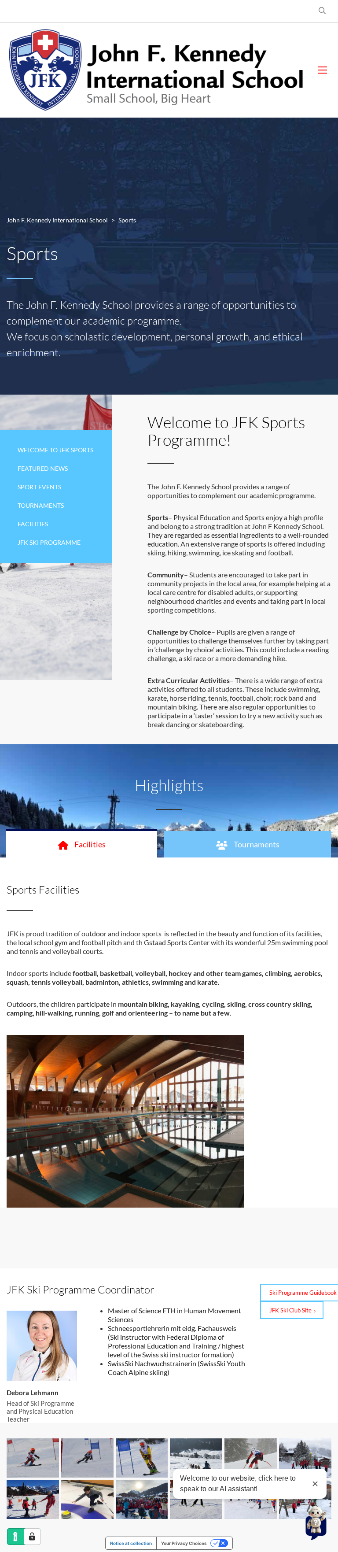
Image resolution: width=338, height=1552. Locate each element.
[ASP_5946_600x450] (87, 1458)
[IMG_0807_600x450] (33, 1499)
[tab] (81, 844)
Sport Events (39, 487)
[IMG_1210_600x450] (87, 1499)
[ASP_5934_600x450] (33, 1458)
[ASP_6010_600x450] (142, 1458)
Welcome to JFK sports (55, 450)
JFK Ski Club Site (290, 1310)
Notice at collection (131, 1543)
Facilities (33, 524)
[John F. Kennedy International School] (156, 70)
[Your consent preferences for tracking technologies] (32, 1536)
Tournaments (41, 505)
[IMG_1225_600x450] (142, 1499)
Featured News (43, 468)
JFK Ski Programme (49, 542)
